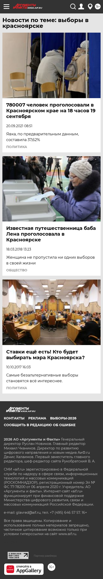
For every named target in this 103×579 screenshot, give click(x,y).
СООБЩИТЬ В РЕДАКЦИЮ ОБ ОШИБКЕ (39, 425)
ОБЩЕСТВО (16, 270)
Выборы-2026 (63, 418)
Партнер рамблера (45, 555)
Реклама (37, 418)
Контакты (14, 418)
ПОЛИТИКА (16, 147)
